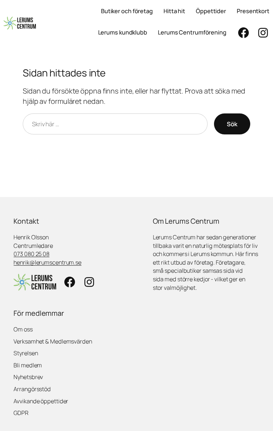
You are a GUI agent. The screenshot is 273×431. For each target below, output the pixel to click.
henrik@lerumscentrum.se (47, 262)
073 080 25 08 (31, 254)
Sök (232, 124)
